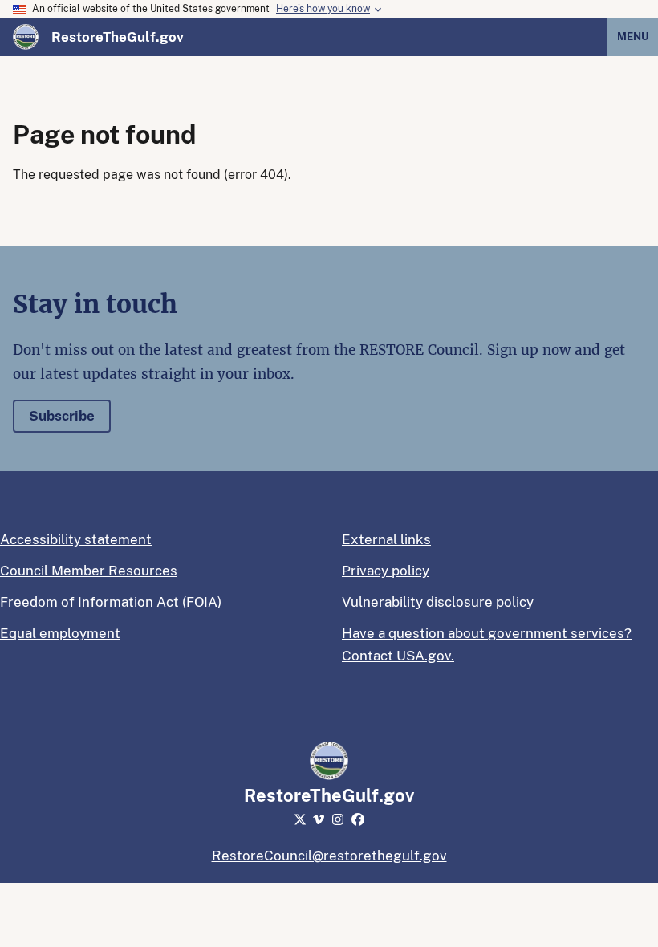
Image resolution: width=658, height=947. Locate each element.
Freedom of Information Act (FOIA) (110, 602)
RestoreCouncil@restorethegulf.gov (329, 855)
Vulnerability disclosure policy (438, 602)
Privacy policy (385, 571)
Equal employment (60, 633)
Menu (632, 36)
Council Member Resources (88, 571)
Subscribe (62, 416)
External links (386, 539)
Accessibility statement (76, 539)
